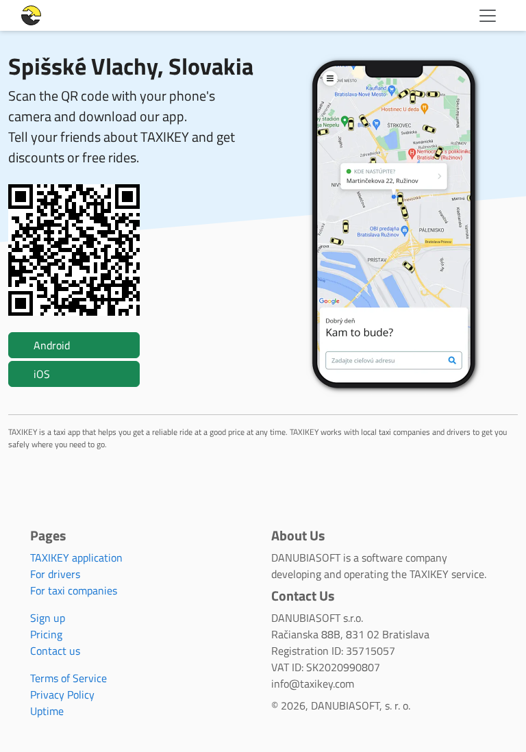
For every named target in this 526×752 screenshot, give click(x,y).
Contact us (55, 650)
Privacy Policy (62, 694)
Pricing (46, 634)
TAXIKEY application (76, 557)
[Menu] (487, 15)
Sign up (47, 618)
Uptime (47, 711)
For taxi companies (73, 590)
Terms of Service (68, 678)
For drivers (55, 574)
